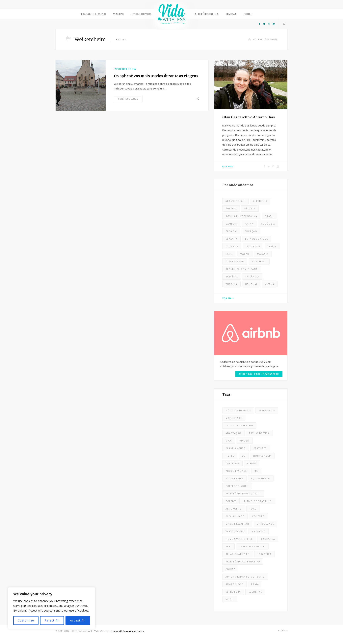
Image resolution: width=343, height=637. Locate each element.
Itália (272, 246)
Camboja (231, 223)
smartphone (234, 584)
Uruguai (251, 284)
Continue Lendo (128, 98)
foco (253, 508)
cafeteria (232, 463)
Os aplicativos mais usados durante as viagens (156, 76)
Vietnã (269, 284)
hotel (229, 455)
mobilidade (233, 417)
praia (255, 584)
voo (228, 546)
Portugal (259, 261)
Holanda (231, 246)
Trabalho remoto (93, 14)
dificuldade (265, 523)
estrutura (233, 591)
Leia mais (228, 166)
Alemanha (260, 200)
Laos (228, 253)
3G (244, 455)
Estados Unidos (256, 238)
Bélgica (249, 208)
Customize (26, 620)
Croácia (231, 231)
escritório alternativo (242, 561)
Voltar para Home (265, 39)
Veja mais (228, 298)
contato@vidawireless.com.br (128, 631)
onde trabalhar (237, 523)
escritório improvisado (243, 493)
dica (228, 440)
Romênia (231, 276)
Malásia (262, 253)
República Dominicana (241, 268)
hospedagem (262, 455)
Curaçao (251, 231)
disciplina (267, 538)
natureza (258, 531)
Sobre (248, 14)
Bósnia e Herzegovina (241, 216)
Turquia (231, 284)
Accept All (77, 620)
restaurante (234, 531)
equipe (230, 569)
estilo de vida (259, 433)
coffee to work (237, 485)
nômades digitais (238, 410)
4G (256, 470)
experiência (267, 410)
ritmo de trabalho (258, 501)
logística (264, 553)
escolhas (255, 591)
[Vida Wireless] (171, 15)
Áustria (231, 208)
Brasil (269, 216)
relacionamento (237, 553)
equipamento (260, 478)
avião (229, 599)
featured (260, 448)
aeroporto (233, 508)
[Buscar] (283, 24)
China (249, 223)
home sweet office (239, 538)
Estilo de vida (141, 14)
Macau (244, 253)
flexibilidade (234, 516)
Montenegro (234, 261)
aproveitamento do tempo (245, 576)
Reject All (52, 620)
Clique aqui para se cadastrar (259, 374)
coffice (230, 501)
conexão (258, 516)
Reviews (231, 14)
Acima (284, 630)
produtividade (236, 470)
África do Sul (235, 200)
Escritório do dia (206, 14)
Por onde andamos (237, 185)
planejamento (235, 448)
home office (234, 478)
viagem (244, 440)
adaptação (233, 433)
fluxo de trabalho (239, 425)
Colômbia (268, 223)
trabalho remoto (252, 546)
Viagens (118, 14)
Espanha (231, 238)
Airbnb (252, 463)
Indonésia (253, 246)
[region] (51, 608)
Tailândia (252, 276)
